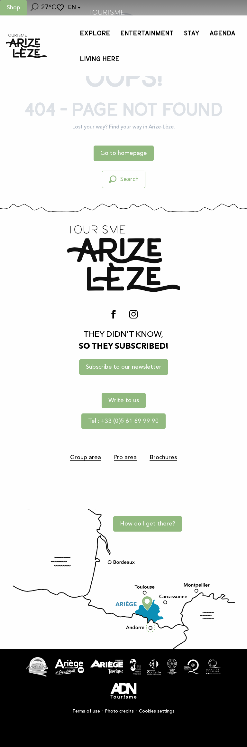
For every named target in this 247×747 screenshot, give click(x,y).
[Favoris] (61, 7)
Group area (85, 457)
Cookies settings (157, 711)
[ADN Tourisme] (123, 691)
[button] (34, 7)
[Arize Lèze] (37, 667)
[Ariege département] (69, 667)
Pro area (125, 457)
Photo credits (119, 711)
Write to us (123, 400)
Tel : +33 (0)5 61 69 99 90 (123, 421)
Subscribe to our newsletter (123, 367)
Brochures (163, 457)
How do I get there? (147, 524)
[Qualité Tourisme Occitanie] (191, 667)
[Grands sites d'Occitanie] (172, 667)
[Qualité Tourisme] (213, 667)
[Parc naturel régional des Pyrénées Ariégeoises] (135, 667)
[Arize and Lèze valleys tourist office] (26, 46)
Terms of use (86, 711)
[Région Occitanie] (154, 667)
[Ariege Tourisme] (106, 666)
